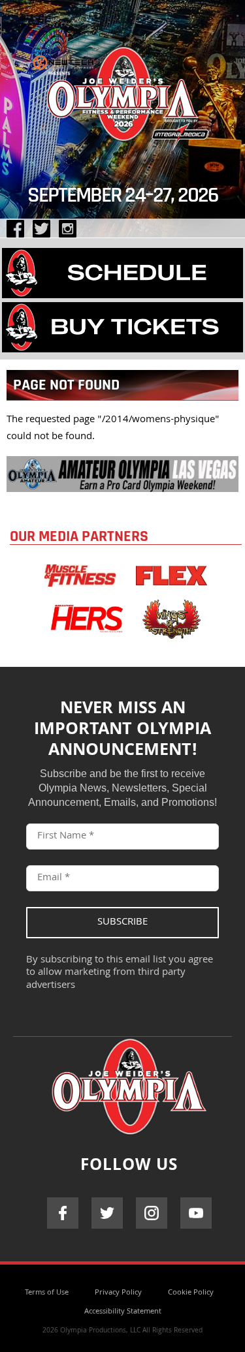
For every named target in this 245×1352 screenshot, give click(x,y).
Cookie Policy (191, 1293)
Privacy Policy (118, 1293)
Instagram (151, 1213)
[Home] (122, 91)
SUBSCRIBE (122, 922)
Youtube (196, 1213)
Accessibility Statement (122, 1312)
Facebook (62, 1213)
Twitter (107, 1213)
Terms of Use (47, 1293)
